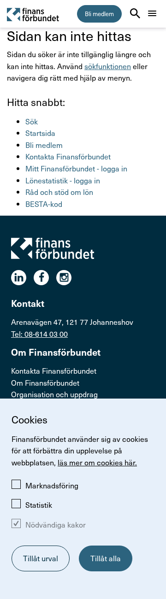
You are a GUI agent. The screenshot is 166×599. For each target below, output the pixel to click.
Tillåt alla (105, 558)
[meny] (152, 13)
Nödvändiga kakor (55, 524)
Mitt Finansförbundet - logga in (76, 168)
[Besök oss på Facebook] (45, 277)
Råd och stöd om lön (59, 191)
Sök (31, 121)
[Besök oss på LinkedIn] (22, 277)
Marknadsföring (51, 485)
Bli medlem (99, 13)
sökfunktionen (107, 65)
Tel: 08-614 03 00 (39, 333)
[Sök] (135, 13)
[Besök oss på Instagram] (67, 277)
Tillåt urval (40, 558)
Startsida (40, 132)
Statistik (38, 504)
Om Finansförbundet (45, 382)
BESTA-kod (43, 203)
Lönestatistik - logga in (62, 180)
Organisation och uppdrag (54, 393)
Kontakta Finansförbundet (68, 156)
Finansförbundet (33, 14)
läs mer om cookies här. (97, 462)
